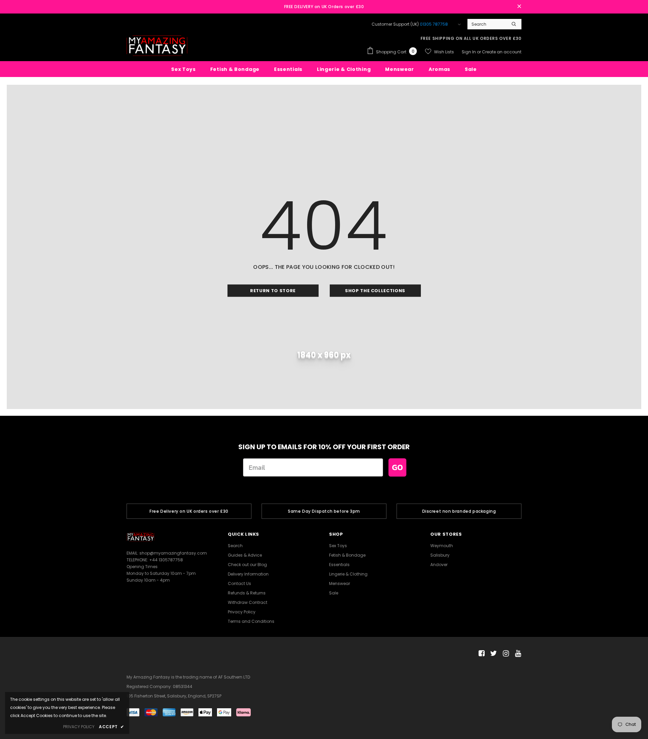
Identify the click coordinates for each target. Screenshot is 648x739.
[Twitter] (492, 653)
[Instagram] (505, 653)
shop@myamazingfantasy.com (173, 553)
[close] (519, 6)
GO (397, 467)
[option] (189, 511)
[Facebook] (480, 653)
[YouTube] (517, 653)
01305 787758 (434, 24)
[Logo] (157, 45)
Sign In (469, 52)
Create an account (501, 52)
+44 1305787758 (166, 560)
